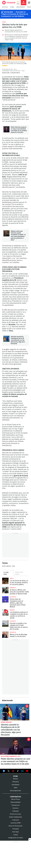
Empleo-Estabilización (15, 817)
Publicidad (15, 811)
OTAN (4, 22)
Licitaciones (15, 820)
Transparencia (15, 805)
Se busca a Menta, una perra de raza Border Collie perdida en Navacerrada (5, 590)
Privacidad (15, 829)
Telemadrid (15, 781)
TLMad (12, 7)
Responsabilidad (15, 802)
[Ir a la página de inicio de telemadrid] (8, 2)
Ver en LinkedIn (22, 771)
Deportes (13, 597)
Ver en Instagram (13, 771)
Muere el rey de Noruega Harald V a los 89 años (5, 635)
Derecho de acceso (15, 814)
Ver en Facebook (4, 771)
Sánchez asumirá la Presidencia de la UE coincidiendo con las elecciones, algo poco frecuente (6, 339)
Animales (13, 587)
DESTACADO (8, 12)
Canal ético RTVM (15, 823)
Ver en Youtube (27, 771)
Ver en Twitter (8, 771)
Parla (12, 578)
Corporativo (15, 797)
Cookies (15, 834)
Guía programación (15, 790)
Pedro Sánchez (6, 566)
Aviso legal (15, 831)
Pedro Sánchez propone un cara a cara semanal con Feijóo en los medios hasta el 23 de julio (6, 129)
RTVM (15, 776)
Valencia (13, 621)
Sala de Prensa (15, 799)
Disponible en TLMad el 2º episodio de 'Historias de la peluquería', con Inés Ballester (14, 14)
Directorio (15, 808)
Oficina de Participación (15, 826)
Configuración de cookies (15, 837)
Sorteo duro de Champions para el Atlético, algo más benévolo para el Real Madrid (5, 599)
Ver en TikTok (18, 771)
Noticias (5, 7)
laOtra (15, 787)
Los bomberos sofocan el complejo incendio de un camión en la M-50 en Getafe (5, 612)
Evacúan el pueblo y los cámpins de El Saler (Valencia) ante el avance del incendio (5, 623)
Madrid (12, 610)
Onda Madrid (20, 7)
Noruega (13, 632)
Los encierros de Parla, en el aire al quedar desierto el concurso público (5, 581)
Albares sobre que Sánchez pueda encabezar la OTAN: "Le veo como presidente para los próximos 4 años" (6, 233)
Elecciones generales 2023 (10, 756)
